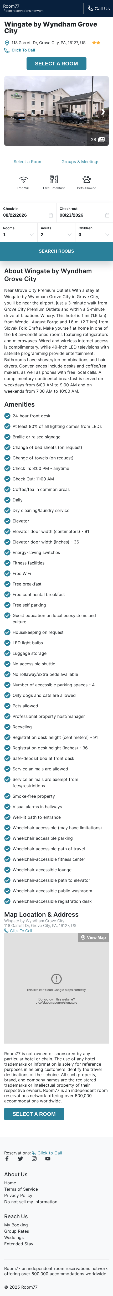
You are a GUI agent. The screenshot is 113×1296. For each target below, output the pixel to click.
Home (10, 1182)
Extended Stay (18, 1243)
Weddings (14, 1237)
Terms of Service (21, 1189)
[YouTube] (47, 1159)
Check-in (10, 208)
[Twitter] (20, 1159)
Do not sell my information (30, 1201)
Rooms (8, 228)
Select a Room (56, 63)
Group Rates (16, 1231)
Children (86, 228)
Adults (46, 228)
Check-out (69, 208)
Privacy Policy (18, 1195)
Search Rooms (56, 251)
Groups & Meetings (80, 161)
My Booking (16, 1224)
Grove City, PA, (53, 42)
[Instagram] (34, 1159)
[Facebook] (6, 1159)
